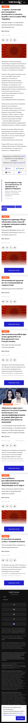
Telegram (15, 162)
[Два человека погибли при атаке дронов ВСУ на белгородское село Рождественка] (3, 360)
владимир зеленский (8, 206)
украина (18, 206)
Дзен (20, 162)
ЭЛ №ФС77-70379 (15, 631)
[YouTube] (14, 609)
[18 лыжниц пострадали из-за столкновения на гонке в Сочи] (3, 301)
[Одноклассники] (14, 619)
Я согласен (20, 718)
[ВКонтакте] (14, 614)
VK (24, 162)
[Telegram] (14, 605)
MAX (23, 156)
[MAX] (14, 624)
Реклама (5, 599)
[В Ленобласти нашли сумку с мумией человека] (3, 560)
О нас (4, 596)
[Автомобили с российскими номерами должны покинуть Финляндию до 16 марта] (3, 506)
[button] (2, 3)
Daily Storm (14, 2)
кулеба (4, 209)
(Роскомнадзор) (22, 630)
